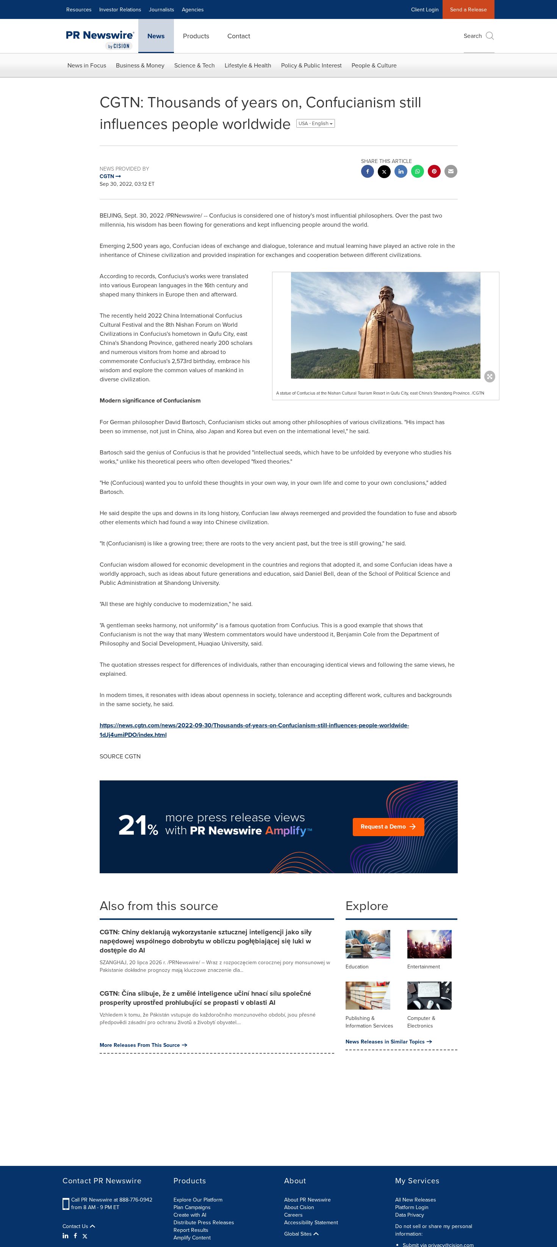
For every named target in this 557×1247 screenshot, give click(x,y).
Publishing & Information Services (369, 1021)
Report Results (191, 1230)
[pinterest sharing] (434, 172)
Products (196, 36)
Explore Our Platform (198, 1199)
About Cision (299, 1207)
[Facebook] (75, 1235)
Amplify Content (192, 1237)
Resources (79, 9)
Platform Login (412, 1207)
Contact (238, 36)
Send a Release (468, 9)
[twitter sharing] (384, 172)
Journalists (161, 9)
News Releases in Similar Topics (385, 1041)
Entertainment (423, 966)
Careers (293, 1215)
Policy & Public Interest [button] (311, 65)
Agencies (193, 9)
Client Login (425, 9)
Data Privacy (409, 1215)
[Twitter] (84, 1235)
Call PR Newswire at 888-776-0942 (111, 1199)
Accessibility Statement (311, 1222)
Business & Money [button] (140, 65)
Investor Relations (120, 9)
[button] (385, 325)
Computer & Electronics (421, 1021)
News (156, 36)
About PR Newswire (307, 1199)
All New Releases (415, 1199)
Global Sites (298, 1234)
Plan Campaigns (192, 1207)
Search (473, 35)
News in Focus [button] (86, 65)
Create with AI (190, 1215)
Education (357, 966)
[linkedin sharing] (400, 172)
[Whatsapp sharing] (417, 172)
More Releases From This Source (140, 1045)
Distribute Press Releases (204, 1222)
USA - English (314, 123)
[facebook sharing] (367, 172)
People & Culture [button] (374, 65)
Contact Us (76, 1226)
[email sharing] (450, 172)
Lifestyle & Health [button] (248, 65)
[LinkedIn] (66, 1235)
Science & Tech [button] (194, 65)
